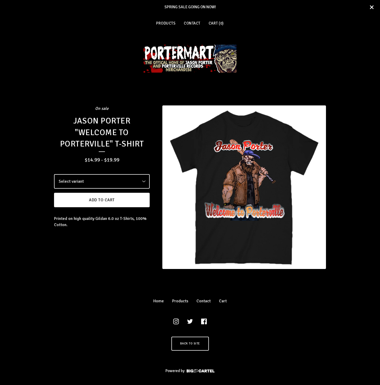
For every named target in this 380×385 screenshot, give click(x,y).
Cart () (216, 23)
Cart (223, 301)
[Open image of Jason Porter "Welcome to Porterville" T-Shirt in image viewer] (244, 187)
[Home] (190, 59)
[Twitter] (190, 321)
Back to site (190, 343)
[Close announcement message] (372, 7)
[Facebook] (204, 321)
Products (166, 23)
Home (158, 301)
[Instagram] (176, 321)
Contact (192, 23)
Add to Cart (102, 200)
